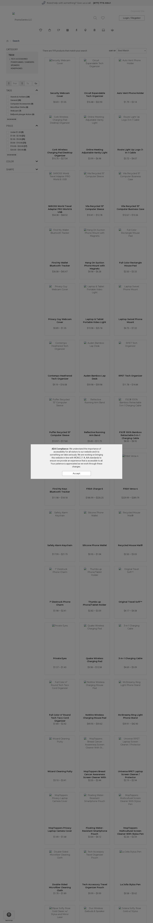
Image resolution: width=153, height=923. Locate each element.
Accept (76, 473)
